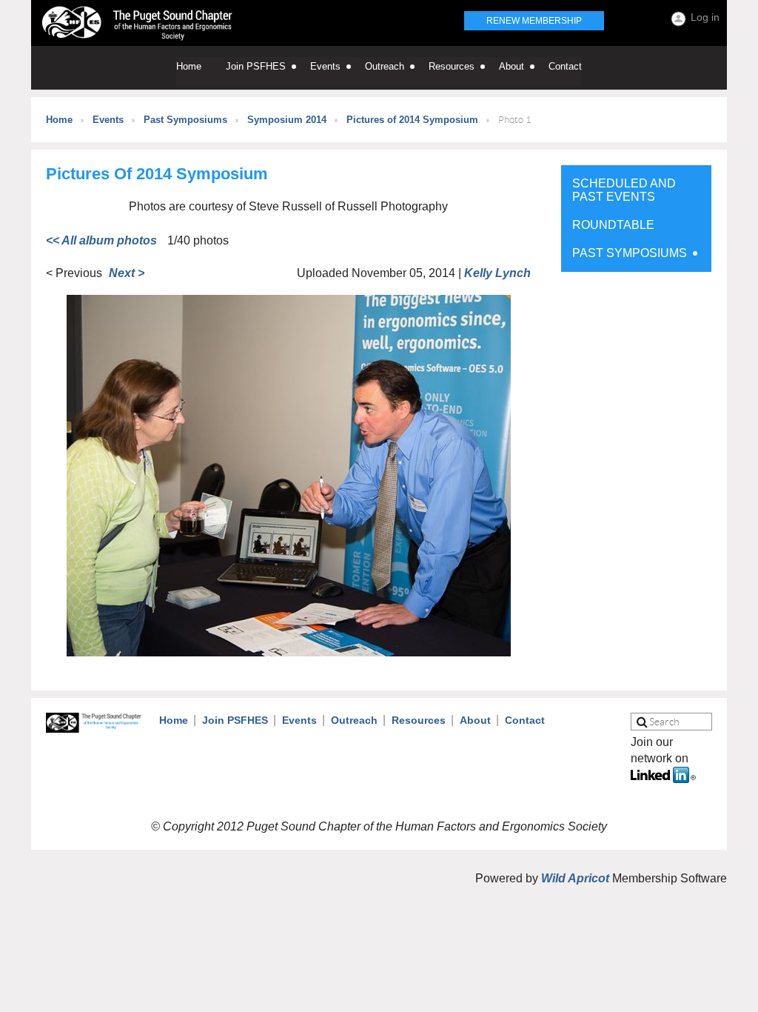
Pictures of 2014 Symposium (412, 119)
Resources (419, 720)
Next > (126, 273)
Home (59, 119)
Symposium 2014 (286, 119)
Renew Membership (534, 21)
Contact (525, 720)
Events (108, 119)
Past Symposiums (185, 119)
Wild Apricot (575, 878)
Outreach (354, 720)
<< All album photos (101, 240)
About (475, 720)
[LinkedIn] (663, 779)
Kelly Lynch (497, 273)
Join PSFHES (235, 720)
